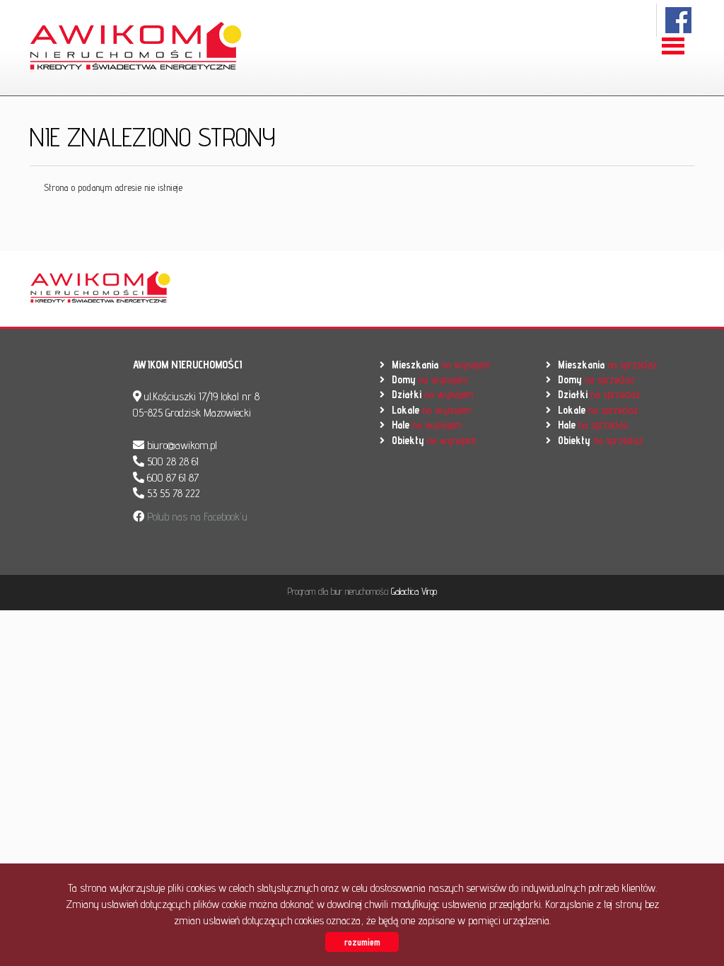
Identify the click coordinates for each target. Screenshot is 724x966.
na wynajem (441, 365)
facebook (679, 20)
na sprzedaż (607, 365)
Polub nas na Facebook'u (195, 516)
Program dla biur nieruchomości (339, 591)
